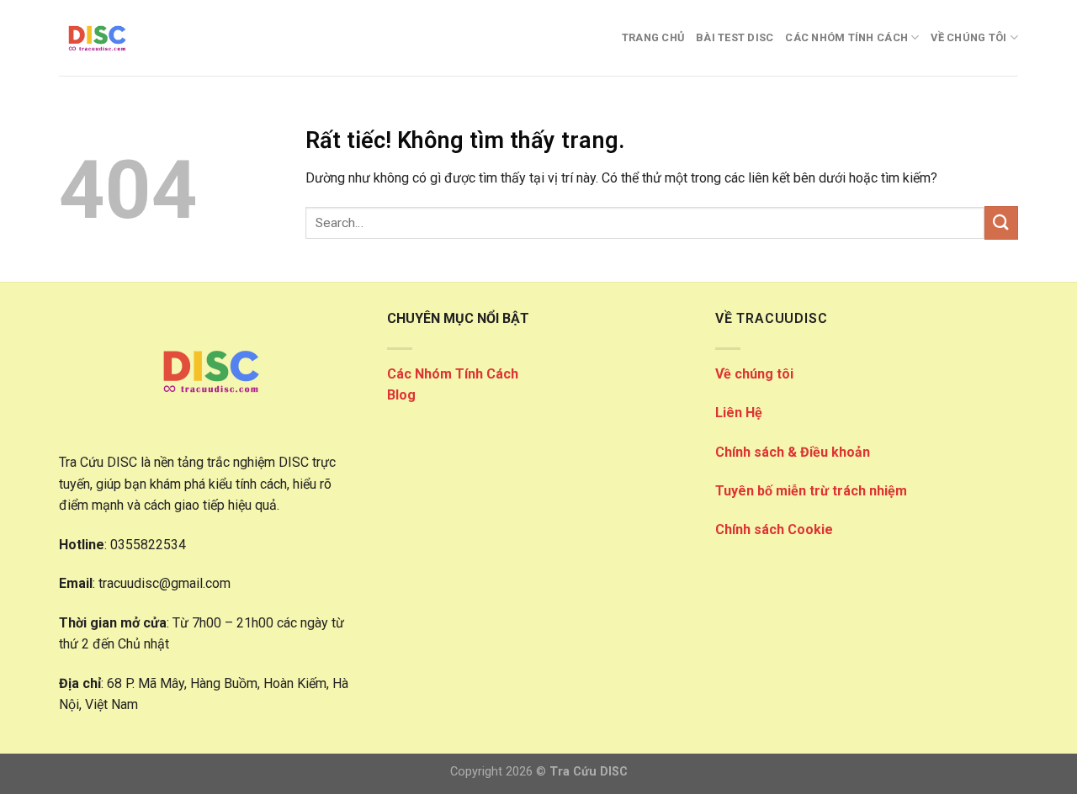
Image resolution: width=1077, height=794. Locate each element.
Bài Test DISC (734, 37)
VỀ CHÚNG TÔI (968, 37)
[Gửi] (1001, 222)
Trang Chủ (653, 37)
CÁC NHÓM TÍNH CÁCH (846, 37)
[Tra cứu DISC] (143, 38)
